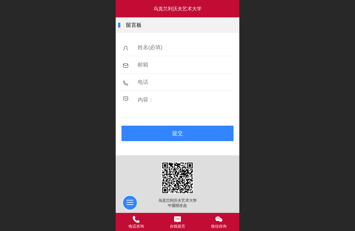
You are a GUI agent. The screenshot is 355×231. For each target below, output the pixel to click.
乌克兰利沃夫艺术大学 (177, 8)
